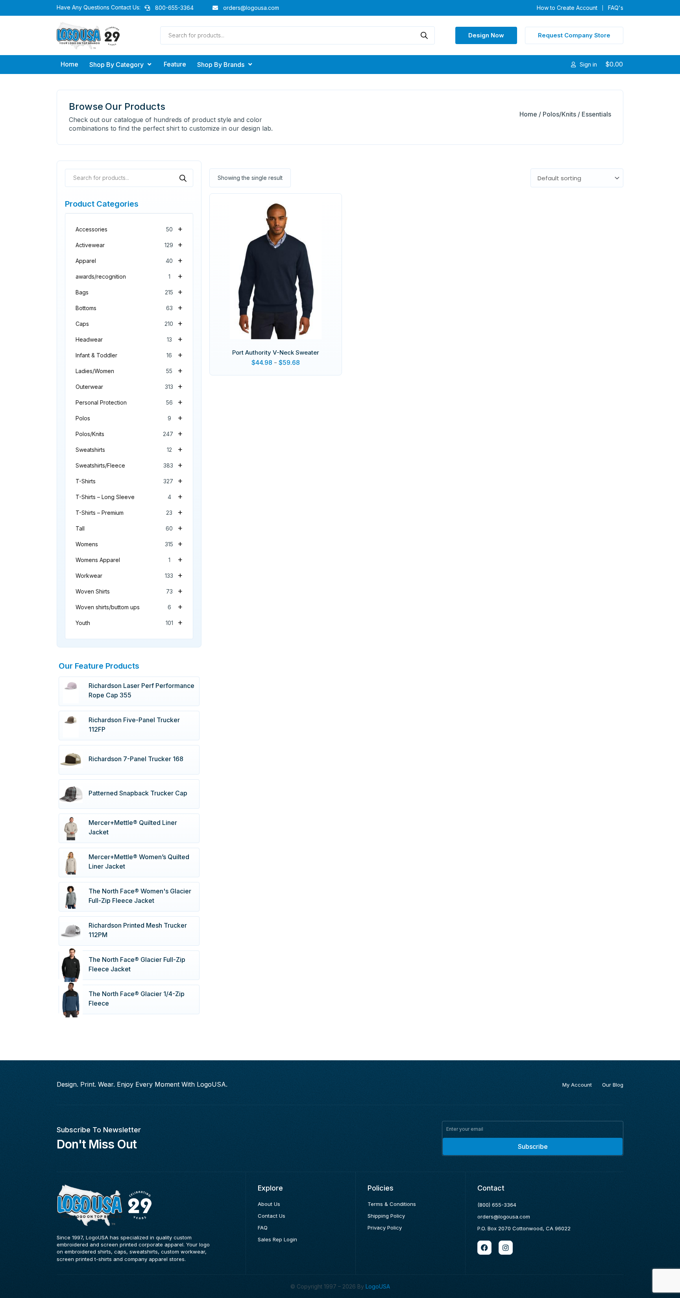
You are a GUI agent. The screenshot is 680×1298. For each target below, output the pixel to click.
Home (528, 114)
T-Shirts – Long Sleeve (129, 496)
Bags (129, 291)
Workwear (129, 575)
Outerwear (129, 386)
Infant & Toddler (129, 354)
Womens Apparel (129, 559)
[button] (121, 64)
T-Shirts (129, 480)
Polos (129, 417)
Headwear (129, 339)
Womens (129, 543)
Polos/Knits (559, 114)
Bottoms (129, 307)
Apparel (129, 260)
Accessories (129, 228)
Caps (129, 323)
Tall (129, 528)
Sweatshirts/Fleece (129, 465)
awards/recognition (129, 276)
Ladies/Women (129, 370)
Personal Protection (129, 402)
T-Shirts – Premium (129, 512)
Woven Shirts (129, 590)
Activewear (129, 244)
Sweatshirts (129, 449)
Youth (129, 622)
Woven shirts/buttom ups (129, 606)
